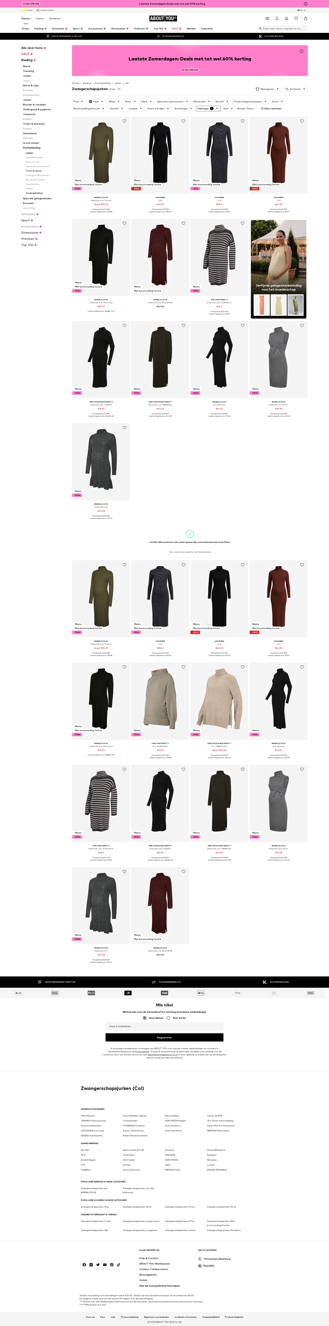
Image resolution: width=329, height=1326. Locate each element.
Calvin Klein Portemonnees (221, 1125)
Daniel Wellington (216, 1150)
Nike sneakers (172, 1115)
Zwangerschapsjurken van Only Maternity (139, 1190)
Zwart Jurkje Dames (133, 1130)
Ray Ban (85, 1150)
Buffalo (127, 1165)
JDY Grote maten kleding (220, 1120)
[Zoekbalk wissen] (305, 28)
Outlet (29, 10)
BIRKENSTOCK (172, 1170)
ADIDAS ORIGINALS (217, 1170)
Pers (102, 1317)
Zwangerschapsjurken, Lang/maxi (140, 1230)
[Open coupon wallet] (267, 18)
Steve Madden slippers (135, 1115)
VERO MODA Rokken (175, 1120)
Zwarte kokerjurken (91, 1125)
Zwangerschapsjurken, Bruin (137, 1206)
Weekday (212, 1160)
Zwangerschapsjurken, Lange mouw (141, 1221)
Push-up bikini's (173, 1125)
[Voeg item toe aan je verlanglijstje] (124, 121)
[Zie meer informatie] (101, 214)
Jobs (113, 1317)
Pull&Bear (86, 1170)
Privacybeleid (142, 1051)
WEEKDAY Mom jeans (218, 1130)
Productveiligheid (234, 1317)
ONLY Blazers (88, 1115)
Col (127, 83)
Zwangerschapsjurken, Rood (221, 1206)
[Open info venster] (306, 4)
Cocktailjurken (130, 1120)
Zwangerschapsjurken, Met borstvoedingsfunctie (221, 1223)
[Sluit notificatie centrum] (286, 18)
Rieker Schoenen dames (135, 1135)
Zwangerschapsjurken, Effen (179, 1221)
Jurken (117, 83)
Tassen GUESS (214, 1115)
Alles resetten (273, 108)
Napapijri (211, 1155)
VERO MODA (171, 1160)
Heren (40, 18)
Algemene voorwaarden (156, 1317)
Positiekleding (103, 83)
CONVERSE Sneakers (134, 1125)
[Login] (277, 18)
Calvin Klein (129, 1155)
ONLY (168, 1165)
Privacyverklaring (129, 1317)
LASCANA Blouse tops (92, 1130)
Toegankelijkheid (211, 1317)
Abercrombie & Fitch (133, 1150)
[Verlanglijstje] (296, 18)
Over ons (90, 1317)
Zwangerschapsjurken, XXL (94, 1230)
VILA (83, 1155)
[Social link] (84, 1265)
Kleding (87, 83)
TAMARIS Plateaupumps (93, 1120)
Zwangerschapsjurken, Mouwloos (224, 1230)
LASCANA (170, 1155)
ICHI (83, 1165)
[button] (267, 89)
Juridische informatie (185, 1317)
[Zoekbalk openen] (259, 28)
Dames (26, 18)
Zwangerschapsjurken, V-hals (96, 1221)
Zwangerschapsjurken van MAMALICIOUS (94, 1190)
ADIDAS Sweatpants (92, 1135)
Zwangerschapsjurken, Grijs (95, 1206)
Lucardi (211, 1165)
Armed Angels (88, 1160)
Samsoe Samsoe (131, 1170)
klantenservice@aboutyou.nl (163, 1054)
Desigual (169, 1150)
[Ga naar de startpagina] (100, 1252)
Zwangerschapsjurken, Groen (180, 1206)
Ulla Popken (129, 1160)
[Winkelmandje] (306, 18)
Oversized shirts (173, 1130)
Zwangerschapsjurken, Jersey (180, 1230)
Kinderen (54, 18)
